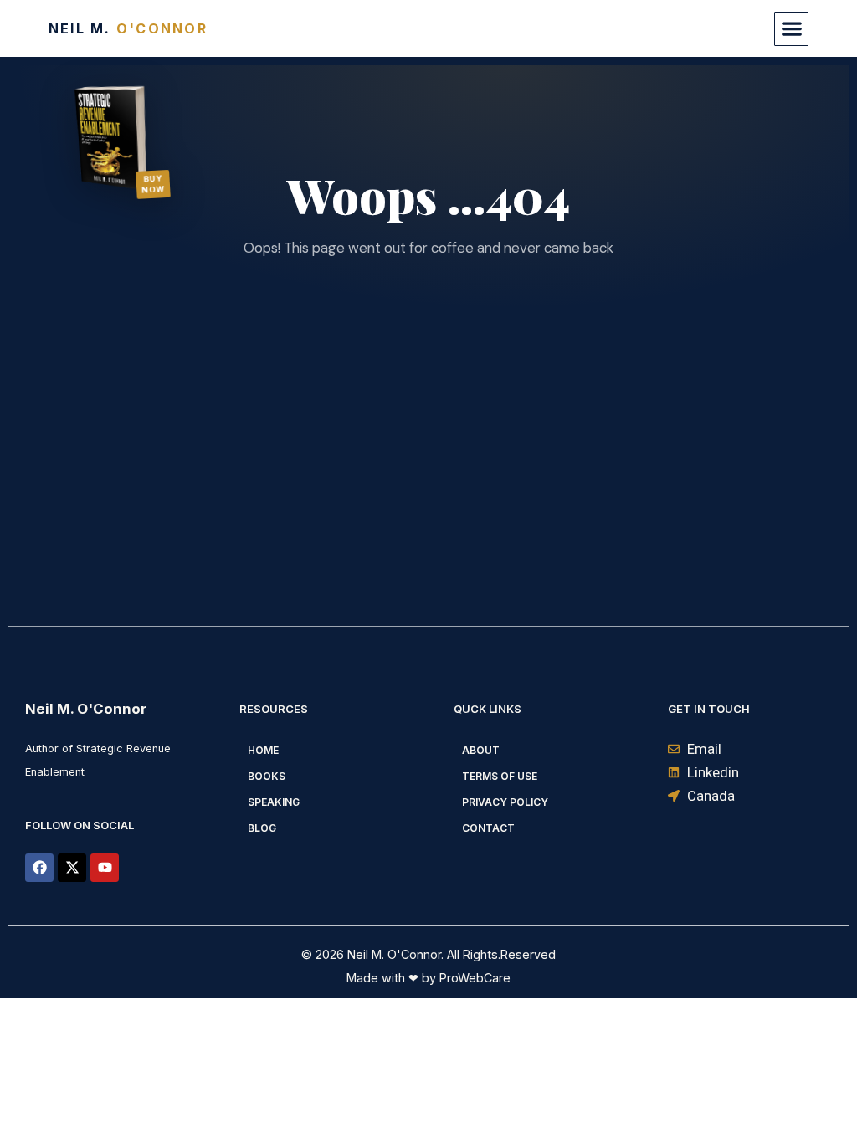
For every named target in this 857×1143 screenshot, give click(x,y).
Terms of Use (499, 776)
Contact (488, 828)
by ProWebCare (464, 978)
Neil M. (128, 28)
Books (266, 776)
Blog (262, 828)
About (481, 750)
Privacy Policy (505, 802)
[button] (791, 29)
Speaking (274, 802)
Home (263, 750)
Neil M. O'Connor (85, 708)
